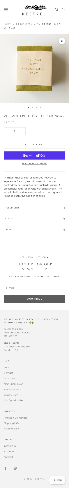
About (7, 367)
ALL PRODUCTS (22, 24)
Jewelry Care (11, 395)
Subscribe (34, 298)
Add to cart (34, 144)
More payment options (34, 163)
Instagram (10, 446)
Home (7, 24)
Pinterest (8, 457)
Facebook (9, 451)
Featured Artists (12, 389)
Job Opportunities (13, 400)
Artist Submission (13, 384)
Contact (8, 372)
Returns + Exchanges (15, 417)
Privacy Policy (11, 428)
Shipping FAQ (11, 423)
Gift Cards (9, 378)
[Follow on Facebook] (5, 468)
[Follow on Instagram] (15, 468)
